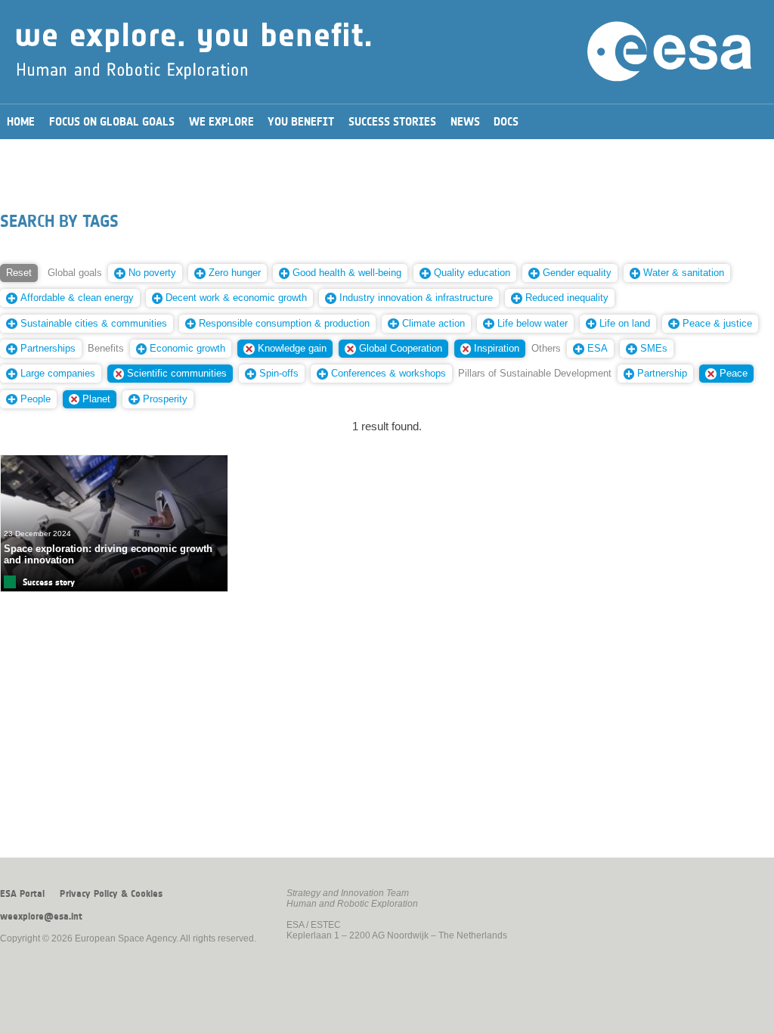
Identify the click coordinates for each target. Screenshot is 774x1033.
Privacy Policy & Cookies (111, 894)
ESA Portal (22, 894)
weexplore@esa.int (41, 916)
